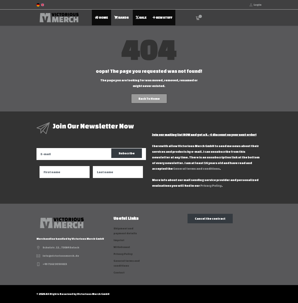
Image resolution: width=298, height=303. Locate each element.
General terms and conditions (196, 168)
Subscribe (127, 153)
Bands (123, 17)
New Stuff (163, 17)
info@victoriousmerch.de (61, 255)
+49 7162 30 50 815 (55, 264)
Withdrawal (122, 247)
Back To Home (149, 98)
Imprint (119, 240)
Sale (143, 17)
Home (103, 17)
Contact (119, 272)
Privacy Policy (211, 185)
